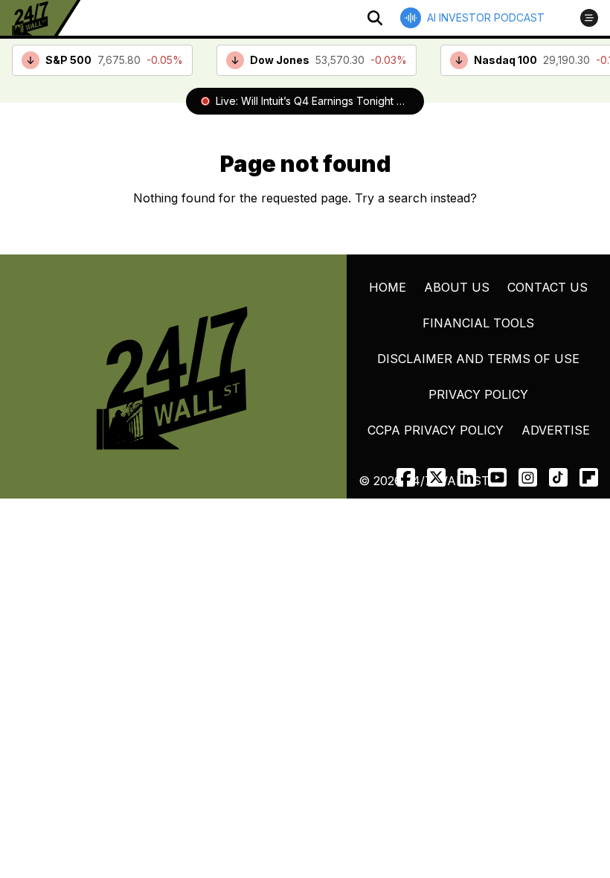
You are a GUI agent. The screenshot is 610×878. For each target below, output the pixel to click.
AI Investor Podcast (486, 17)
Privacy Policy (478, 394)
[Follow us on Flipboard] (589, 477)
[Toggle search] (375, 17)
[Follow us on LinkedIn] (467, 477)
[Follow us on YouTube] (497, 477)
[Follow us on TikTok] (558, 477)
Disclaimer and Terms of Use (478, 358)
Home (387, 287)
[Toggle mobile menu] (589, 18)
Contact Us (547, 287)
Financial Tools (478, 322)
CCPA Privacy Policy (435, 430)
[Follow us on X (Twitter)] (436, 477)
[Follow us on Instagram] (527, 477)
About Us (456, 287)
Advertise (555, 430)
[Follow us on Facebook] (405, 477)
